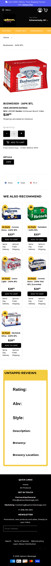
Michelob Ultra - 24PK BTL (10, 334)
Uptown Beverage (28, 556)
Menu (8, 10)
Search (8, 541)
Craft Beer (6, 31)
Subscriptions (36, 31)
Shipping (7, 119)
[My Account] (40, 10)
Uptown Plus (27, 5)
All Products (25, 488)
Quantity (9, 127)
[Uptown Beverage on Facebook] (40, 549)
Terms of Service (21, 541)
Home (6, 37)
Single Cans (20, 31)
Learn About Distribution (24, 544)
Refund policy (37, 541)
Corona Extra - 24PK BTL (10, 228)
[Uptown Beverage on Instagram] (45, 549)
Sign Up (42, 529)
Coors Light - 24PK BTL (9, 280)
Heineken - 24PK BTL (37, 228)
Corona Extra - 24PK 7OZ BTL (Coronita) (36, 281)
